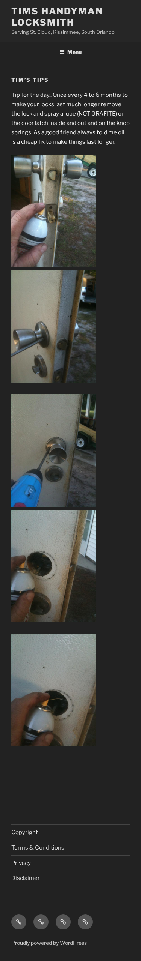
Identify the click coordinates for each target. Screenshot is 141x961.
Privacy (21, 863)
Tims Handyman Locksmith (57, 17)
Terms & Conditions (37, 847)
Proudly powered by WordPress (49, 943)
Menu (74, 52)
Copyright (24, 832)
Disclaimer (25, 878)
